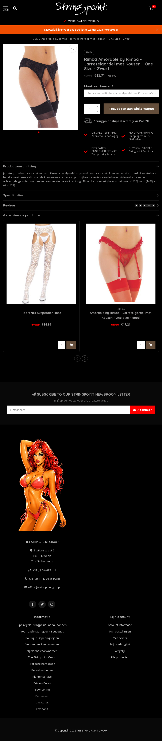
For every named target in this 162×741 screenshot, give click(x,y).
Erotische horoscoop (42, 664)
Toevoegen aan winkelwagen (131, 109)
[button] (38, 132)
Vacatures (42, 702)
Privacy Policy (42, 683)
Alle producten (120, 657)
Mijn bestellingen (120, 631)
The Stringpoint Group (42, 657)
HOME (34, 38)
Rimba (89, 52)
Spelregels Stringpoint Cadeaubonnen (42, 625)
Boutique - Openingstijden (42, 638)
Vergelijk (120, 651)
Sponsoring (42, 689)
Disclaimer (42, 696)
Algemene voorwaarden (42, 651)
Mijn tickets (120, 638)
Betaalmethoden (42, 670)
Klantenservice (42, 677)
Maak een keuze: (98, 86)
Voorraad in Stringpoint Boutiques (42, 631)
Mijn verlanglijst (120, 644)
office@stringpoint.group (44, 587)
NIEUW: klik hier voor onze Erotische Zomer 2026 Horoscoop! (81, 29)
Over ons (42, 709)
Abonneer (144, 410)
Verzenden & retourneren (42, 644)
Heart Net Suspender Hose (41, 313)
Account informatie (120, 625)
